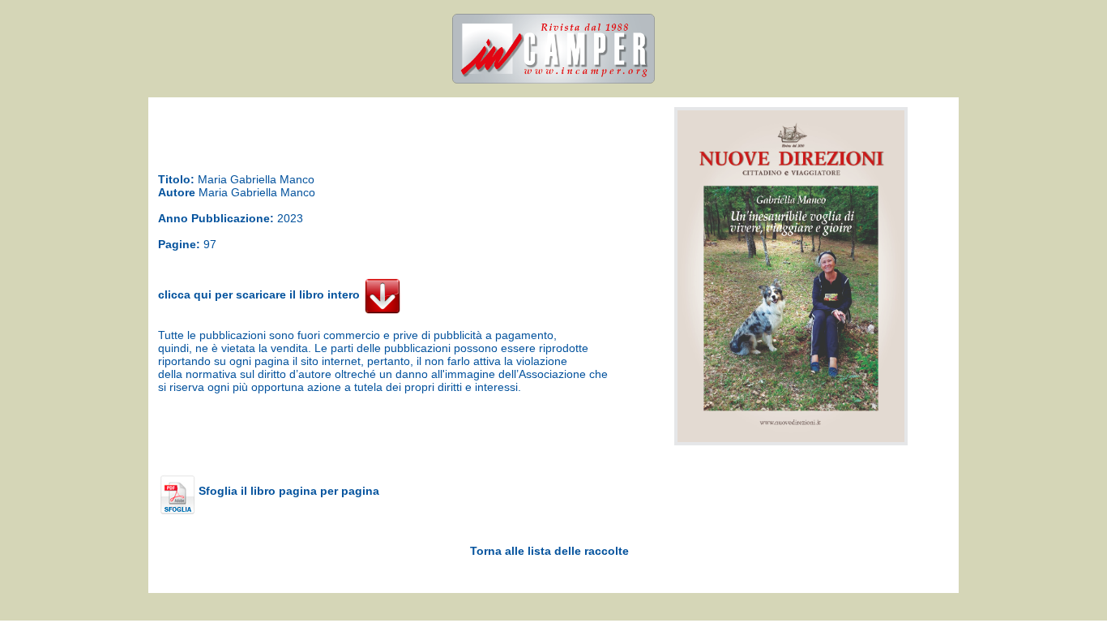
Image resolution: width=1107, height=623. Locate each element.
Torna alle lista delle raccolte (549, 550)
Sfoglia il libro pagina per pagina (287, 490)
